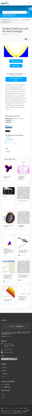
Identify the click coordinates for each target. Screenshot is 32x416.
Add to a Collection (12, 142)
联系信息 (3, 341)
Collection (8, 137)
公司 (3, 376)
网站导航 (19, 411)
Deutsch (16, 408)
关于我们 (3, 320)
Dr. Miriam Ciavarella (22, 229)
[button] (29, 8)
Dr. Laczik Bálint (21, 302)
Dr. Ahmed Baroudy (7, 229)
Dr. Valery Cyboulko (7, 199)
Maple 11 (14, 120)
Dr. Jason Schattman (12, 34)
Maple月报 (6, 384)
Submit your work (9, 15)
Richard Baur (20, 203)
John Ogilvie (6, 180)
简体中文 (26, 408)
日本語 (21, 408)
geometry (8, 151)
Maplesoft (21, 280)
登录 (3, 394)
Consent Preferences (8, 411)
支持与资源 (4, 373)
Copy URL (9, 127)
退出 (3, 397)
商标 (15, 411)
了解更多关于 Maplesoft (6, 336)
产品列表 (4, 367)
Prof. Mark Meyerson (7, 256)
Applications (17, 19)
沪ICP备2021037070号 (17, 413)
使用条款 (27, 410)
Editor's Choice (9, 139)
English (13, 122)
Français (11, 408)
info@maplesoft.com (8, 352)
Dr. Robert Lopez (23, 255)
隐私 (2, 411)
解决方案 (4, 370)
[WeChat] (16, 359)
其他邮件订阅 (7, 387)
